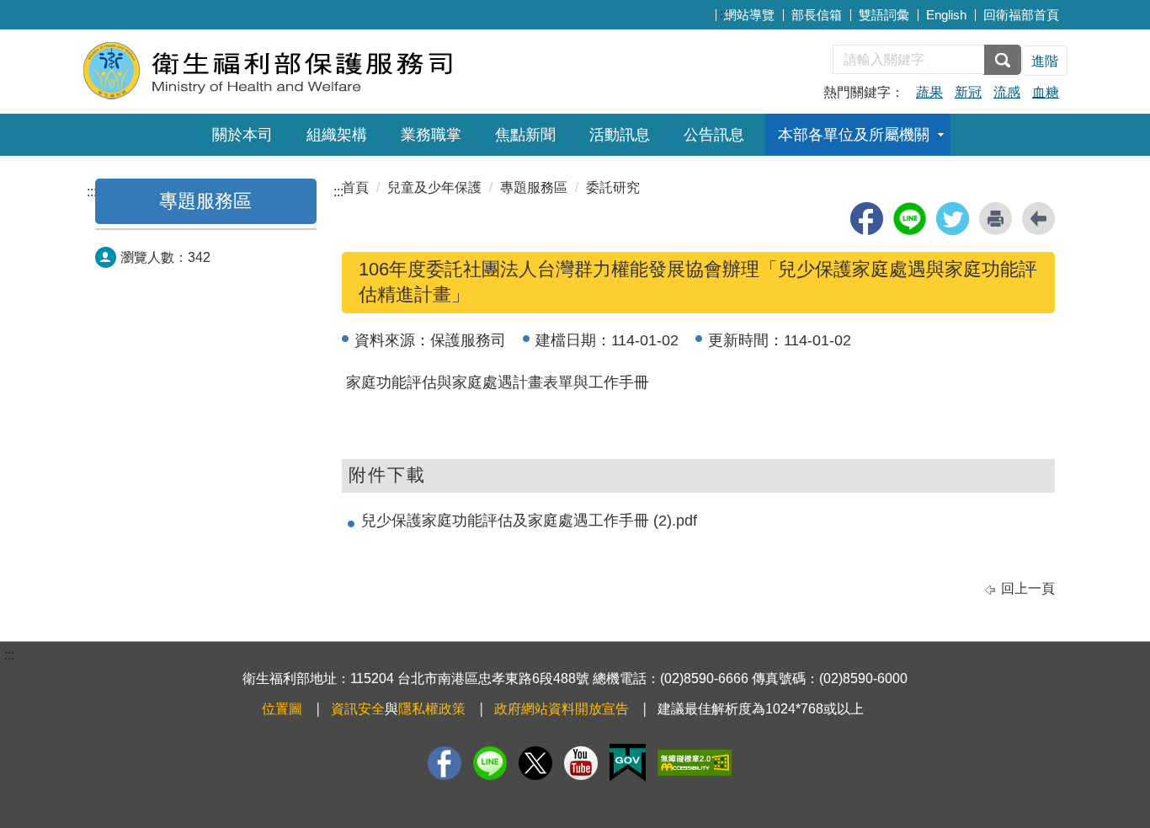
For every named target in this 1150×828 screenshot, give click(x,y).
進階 (1044, 61)
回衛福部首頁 (1021, 15)
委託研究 (613, 187)
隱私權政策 (432, 709)
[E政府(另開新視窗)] (628, 763)
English (946, 15)
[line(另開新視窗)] (909, 218)
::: (725, 13)
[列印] (995, 218)
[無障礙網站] (695, 763)
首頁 (355, 187)
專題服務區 (205, 200)
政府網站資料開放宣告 (561, 709)
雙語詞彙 (884, 15)
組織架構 (336, 134)
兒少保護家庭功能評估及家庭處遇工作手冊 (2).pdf (529, 520)
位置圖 (282, 709)
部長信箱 (816, 15)
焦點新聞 (525, 134)
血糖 (1045, 92)
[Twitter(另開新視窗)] (535, 763)
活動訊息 (619, 134)
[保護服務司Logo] (287, 69)
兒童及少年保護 (434, 187)
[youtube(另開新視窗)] (581, 763)
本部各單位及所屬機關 (853, 134)
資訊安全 (358, 709)
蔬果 (929, 92)
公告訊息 (714, 134)
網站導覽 (749, 15)
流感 (1006, 92)
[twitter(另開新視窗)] (952, 218)
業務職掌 (431, 134)
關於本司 (242, 134)
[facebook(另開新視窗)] (866, 218)
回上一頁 (1028, 588)
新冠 (968, 92)
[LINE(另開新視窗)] (490, 763)
